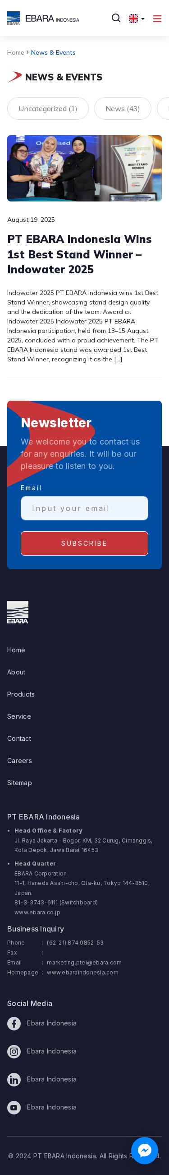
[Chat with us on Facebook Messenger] (144, 1150)
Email (31, 488)
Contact (19, 738)
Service (19, 716)
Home (15, 52)
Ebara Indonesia (51, 1023)
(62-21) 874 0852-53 (75, 942)
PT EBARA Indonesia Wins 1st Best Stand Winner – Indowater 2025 (79, 254)
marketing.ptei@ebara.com (84, 962)
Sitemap (19, 782)
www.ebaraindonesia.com (83, 972)
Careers (19, 760)
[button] (137, 18)
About (16, 672)
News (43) (122, 108)
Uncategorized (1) (48, 108)
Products (21, 694)
